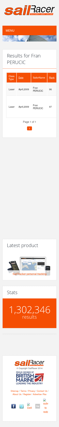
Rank (52, 77)
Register (27, 394)
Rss (44, 394)
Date (21, 77)
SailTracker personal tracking (30, 274)
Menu (10, 30)
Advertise (37, 394)
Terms (23, 390)
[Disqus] (29, 187)
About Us (17, 394)
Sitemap (15, 390)
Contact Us (42, 390)
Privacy (31, 390)
